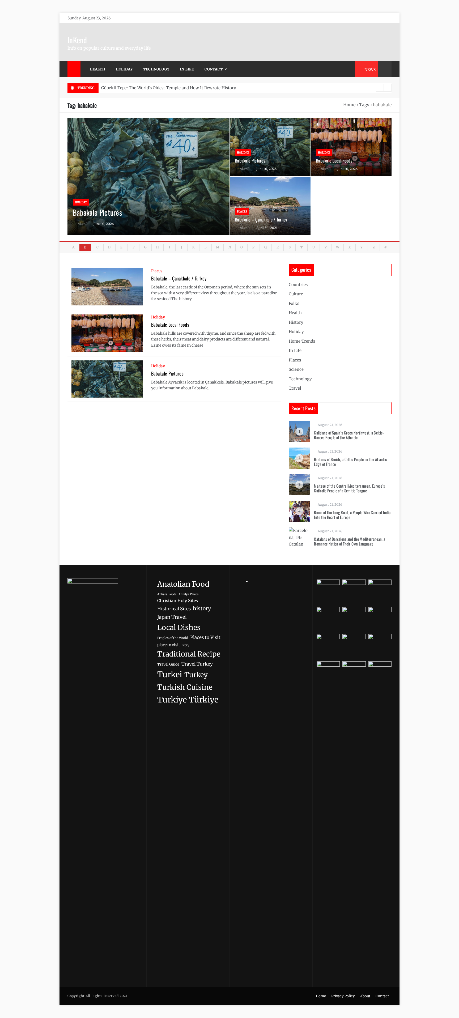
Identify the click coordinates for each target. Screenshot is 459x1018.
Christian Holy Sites (177, 600)
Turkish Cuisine (184, 687)
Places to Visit (205, 637)
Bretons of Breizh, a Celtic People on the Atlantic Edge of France (350, 461)
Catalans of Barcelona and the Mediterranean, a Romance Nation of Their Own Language (349, 541)
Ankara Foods (166, 594)
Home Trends (302, 341)
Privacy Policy (343, 996)
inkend (81, 224)
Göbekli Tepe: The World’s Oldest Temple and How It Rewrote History (168, 87)
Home (349, 104)
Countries (298, 284)
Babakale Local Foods (334, 160)
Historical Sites (174, 609)
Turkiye (172, 700)
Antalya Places (188, 594)
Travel (295, 388)
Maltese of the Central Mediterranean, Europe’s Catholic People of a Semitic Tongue (349, 488)
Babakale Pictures (97, 212)
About (365, 996)
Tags (364, 104)
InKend (77, 39)
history (202, 608)
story (185, 645)
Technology (156, 69)
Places (242, 211)
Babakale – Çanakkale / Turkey (261, 219)
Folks (294, 303)
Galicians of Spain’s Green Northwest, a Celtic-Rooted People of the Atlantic (349, 435)
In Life (187, 69)
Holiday (124, 69)
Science (296, 369)
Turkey (196, 675)
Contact (214, 69)
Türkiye (203, 700)
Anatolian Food (183, 584)
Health (97, 69)
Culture (296, 293)
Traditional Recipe (188, 654)
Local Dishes (179, 627)
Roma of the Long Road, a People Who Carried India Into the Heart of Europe (352, 514)
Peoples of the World (172, 638)
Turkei (169, 674)
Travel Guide (168, 664)
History (296, 322)
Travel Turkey (197, 664)
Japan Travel (172, 617)
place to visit (168, 644)
